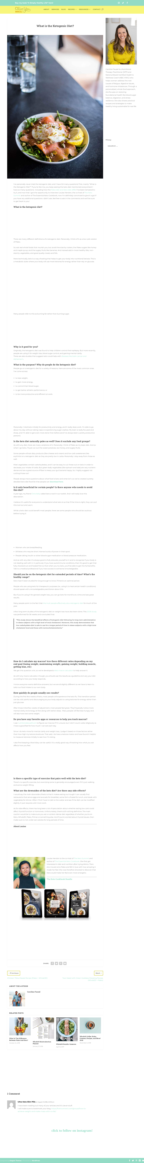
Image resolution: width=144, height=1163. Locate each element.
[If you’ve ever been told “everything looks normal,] (99, 1141)
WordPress (36, 1160)
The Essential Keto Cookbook (67, 861)
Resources (83, 9)
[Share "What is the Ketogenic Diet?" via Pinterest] (61, 963)
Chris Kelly (36, 494)
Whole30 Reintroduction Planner (42, 1043)
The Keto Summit (81, 858)
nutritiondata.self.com (27, 723)
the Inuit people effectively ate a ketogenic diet (63, 603)
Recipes (71, 9)
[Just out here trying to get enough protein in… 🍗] (26, 1151)
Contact (96, 9)
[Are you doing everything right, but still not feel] (118, 1141)
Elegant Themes (15, 1160)
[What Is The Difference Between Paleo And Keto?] (20, 1026)
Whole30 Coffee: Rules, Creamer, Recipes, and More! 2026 (90, 1038)
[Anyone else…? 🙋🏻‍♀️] (44, 1141)
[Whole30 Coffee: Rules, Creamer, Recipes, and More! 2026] (90, 1025)
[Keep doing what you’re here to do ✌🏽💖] (63, 1141)
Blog (63, 9)
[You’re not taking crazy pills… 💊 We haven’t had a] (81, 1151)
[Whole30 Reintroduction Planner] (43, 1028)
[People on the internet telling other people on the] (99, 1151)
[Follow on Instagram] (118, 3)
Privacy (108, 140)
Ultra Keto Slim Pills (26, 1102)
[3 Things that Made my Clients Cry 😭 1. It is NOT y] (44, 1151)
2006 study (92, 612)
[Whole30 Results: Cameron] (67, 1029)
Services (55, 9)
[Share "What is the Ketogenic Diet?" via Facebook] (52, 963)
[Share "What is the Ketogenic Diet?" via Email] (65, 963)
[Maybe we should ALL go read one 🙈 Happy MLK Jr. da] (63, 1151)
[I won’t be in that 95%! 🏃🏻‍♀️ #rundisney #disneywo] (26, 1141)
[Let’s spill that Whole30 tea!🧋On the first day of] (118, 1151)
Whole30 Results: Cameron (66, 1044)
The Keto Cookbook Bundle (59, 879)
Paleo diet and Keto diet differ (63, 190)
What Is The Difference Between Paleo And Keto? (18, 1039)
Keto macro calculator (64, 671)
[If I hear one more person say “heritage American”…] (81, 1141)
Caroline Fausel (33, 992)
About (46, 9)
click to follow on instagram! (72, 1130)
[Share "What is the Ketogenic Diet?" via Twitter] (56, 963)
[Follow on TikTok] (123, 3)
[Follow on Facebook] (127, 3)
